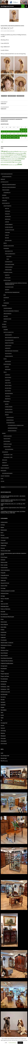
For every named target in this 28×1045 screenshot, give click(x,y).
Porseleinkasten (9, 356)
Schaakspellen (7, 192)
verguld (15, 164)
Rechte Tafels (8, 385)
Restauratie (3, 470)
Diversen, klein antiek (9, 245)
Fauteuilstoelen (9, 412)
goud (25, 155)
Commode (3, 540)
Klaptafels (7, 374)
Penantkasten (8, 353)
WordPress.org (4, 760)
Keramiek (4, 305)
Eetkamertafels (4, 562)
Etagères (6, 329)
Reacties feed (4, 758)
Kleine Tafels (8, 377)
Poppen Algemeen (8, 436)
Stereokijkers (8, 269)
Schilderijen (5, 452)
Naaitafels (7, 380)
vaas (13, 164)
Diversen (4, 195)
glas (23, 155)
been (5, 295)
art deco (20, 151)
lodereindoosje (8, 158)
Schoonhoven (4, 164)
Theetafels (7, 396)
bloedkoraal (10, 153)
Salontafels (8, 390)
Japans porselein (7, 313)
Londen (12, 158)
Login (2, 753)
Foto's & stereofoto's (5, 570)
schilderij (19, 162)
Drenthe (7, 208)
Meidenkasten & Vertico (6, 645)
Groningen (7, 219)
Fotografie (6, 248)
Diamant (2, 155)
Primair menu (26, 6)
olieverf (2, 160)
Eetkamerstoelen (10, 422)
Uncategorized (4, 722)
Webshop (3, 179)
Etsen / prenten (5, 197)
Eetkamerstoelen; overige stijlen (16, 425)
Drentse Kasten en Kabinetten (12, 337)
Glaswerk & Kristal (8, 272)
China (21, 153)
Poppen (22, 25)
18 (6, 135)
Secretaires (7, 369)
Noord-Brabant (9, 224)
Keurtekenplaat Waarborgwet (12, 292)
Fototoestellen (8, 261)
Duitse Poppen (4, 25)
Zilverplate (6, 297)
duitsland (4, 95)
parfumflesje (18, 160)
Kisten (5, 358)
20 (14, 135)
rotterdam (16, 162)
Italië (14, 156)
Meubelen (4, 326)
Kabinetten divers (9, 342)
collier (24, 153)
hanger (3, 157)
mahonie (16, 158)
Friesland (7, 213)
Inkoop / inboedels (5, 476)
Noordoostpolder (9, 229)
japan (17, 156)
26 (10, 137)
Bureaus (7, 366)
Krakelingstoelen (12, 430)
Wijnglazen (7, 277)
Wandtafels (7, 398)
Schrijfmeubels (7, 364)
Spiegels (2, 707)
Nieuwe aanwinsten (6, 176)
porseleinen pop (11, 95)
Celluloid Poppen (9, 449)
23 (25, 135)
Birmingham (3, 153)
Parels (9, 160)
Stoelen (7, 414)
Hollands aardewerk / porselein (11, 311)
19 (10, 135)
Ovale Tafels (8, 382)
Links (2, 478)
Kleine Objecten (6, 203)
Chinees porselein (8, 308)
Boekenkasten (8, 334)
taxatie (2, 715)
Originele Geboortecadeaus (9, 184)
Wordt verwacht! (5, 468)
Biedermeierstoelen (12, 428)
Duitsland (8, 256)
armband (15, 151)
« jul (2, 141)
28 (17, 137)
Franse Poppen (7, 438)
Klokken (4, 324)
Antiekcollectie (4, 181)
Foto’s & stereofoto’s (10, 253)
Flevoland (7, 211)
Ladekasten (7, 348)
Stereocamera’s (8, 267)
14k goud (4, 151)
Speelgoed (4, 460)
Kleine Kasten (8, 345)
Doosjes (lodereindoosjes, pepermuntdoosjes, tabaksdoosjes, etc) (16, 284)
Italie (7, 259)
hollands (7, 157)
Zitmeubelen (6, 401)
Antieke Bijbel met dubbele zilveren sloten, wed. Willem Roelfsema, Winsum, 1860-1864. (13, 512)
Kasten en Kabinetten (9, 332)
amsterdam (10, 151)
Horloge (11, 156)
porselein (9, 162)
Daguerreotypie (9, 251)
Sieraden (7, 289)
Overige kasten (4, 666)
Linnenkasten (4, 640)
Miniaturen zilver (9, 287)
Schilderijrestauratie (7, 473)
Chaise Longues (8, 406)
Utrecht (7, 235)
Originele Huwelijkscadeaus (9, 187)
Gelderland (8, 216)
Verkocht (4, 462)
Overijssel (7, 232)
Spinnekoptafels (9, 393)
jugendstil (20, 156)
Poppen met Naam (8, 444)
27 (14, 137)
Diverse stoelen (8, 409)
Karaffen (7, 275)
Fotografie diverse (9, 264)
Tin (4, 300)
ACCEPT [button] (20, 1042)
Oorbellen (6, 160)
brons (18, 153)
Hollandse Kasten (9, 340)
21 (17, 135)
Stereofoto (10, 164)
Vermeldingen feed (5, 755)
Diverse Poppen (7, 446)
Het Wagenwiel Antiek (7, 6)
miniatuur (21, 159)
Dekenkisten (8, 361)
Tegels (5, 321)
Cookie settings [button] (12, 1042)
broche (15, 153)
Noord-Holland (9, 227)
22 (21, 135)
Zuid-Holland (8, 240)
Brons (5, 243)
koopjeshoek (5, 465)
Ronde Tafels (8, 388)
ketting (24, 157)
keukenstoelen (10, 420)
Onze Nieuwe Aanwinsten (14, 25)
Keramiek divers (7, 318)
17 (2, 135)
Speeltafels (3, 704)
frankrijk (19, 155)
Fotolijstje (15, 155)
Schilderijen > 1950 (8, 457)
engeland (11, 155)
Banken (7, 404)
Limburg (7, 221)
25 (6, 137)
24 (2, 137)
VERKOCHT (4, 102)
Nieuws (2, 481)
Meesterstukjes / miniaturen (11, 350)
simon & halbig (20, 95)
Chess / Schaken (5, 189)
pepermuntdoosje (4, 162)
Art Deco (6, 316)
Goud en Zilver (7, 280)
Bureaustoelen (10, 417)
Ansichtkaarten (7, 205)
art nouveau (24, 151)
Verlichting (3, 730)
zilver (19, 164)
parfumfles (12, 160)
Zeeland (7, 237)
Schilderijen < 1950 (8, 454)
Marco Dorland (10, 30)
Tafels (5, 372)
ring (13, 162)
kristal (3, 159)
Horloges (4, 200)
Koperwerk (6, 303)
